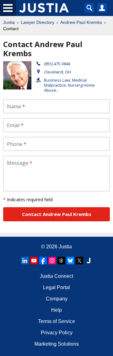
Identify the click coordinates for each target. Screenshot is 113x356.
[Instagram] (52, 260)
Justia (9, 22)
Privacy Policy (57, 332)
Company (56, 298)
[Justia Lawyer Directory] (88, 260)
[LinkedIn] (25, 260)
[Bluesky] (70, 260)
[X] (79, 260)
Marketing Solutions (57, 344)
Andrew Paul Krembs (81, 22)
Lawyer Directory (37, 22)
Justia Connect (56, 276)
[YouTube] (34, 260)
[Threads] (61, 260)
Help (56, 310)
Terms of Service (56, 321)
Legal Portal (56, 287)
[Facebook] (43, 260)
